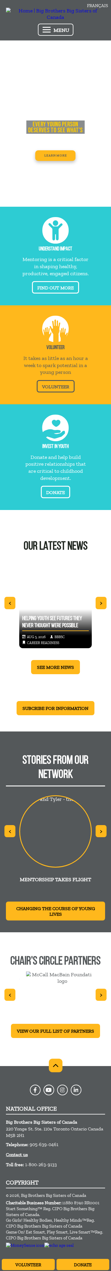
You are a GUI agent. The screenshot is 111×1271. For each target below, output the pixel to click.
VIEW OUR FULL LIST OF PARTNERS (55, 1031)
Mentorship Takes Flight (55, 879)
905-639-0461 (44, 1144)
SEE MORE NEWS (55, 667)
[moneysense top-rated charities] (25, 1245)
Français (97, 5)
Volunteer (28, 1264)
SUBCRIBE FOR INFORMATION (55, 708)
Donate (83, 1264)
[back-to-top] (55, 1065)
